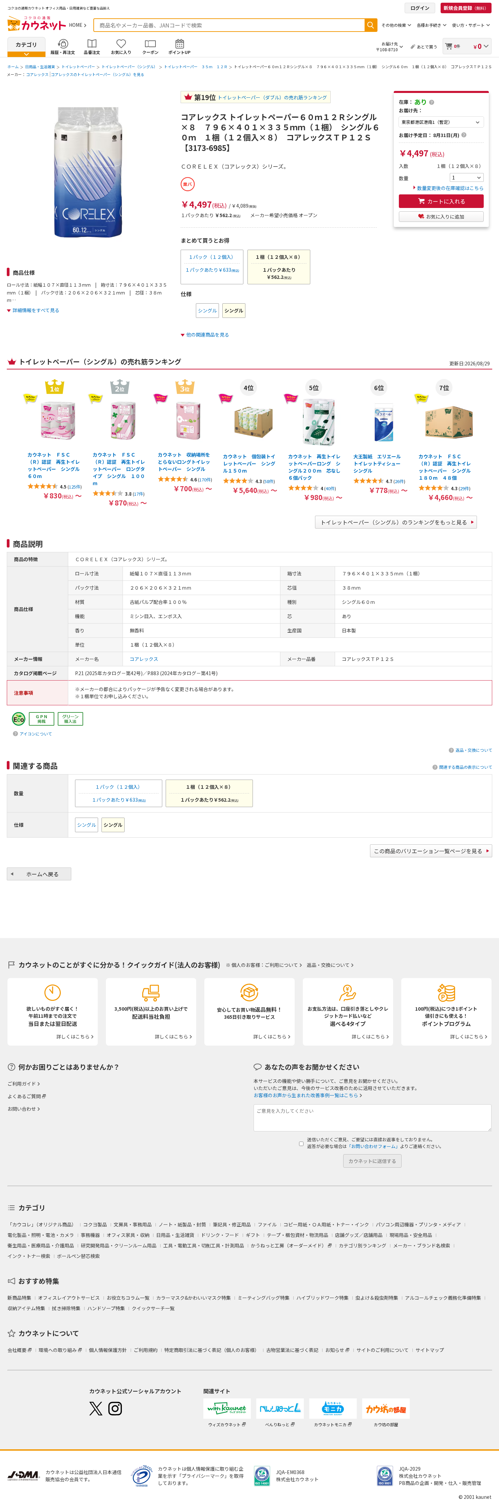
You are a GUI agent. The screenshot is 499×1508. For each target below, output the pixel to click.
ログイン (419, 7)
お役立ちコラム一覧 (128, 1297)
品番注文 (92, 52)
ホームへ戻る (42, 874)
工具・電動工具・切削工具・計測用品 (203, 1245)
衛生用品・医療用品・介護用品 (40, 1245)
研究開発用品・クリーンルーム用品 (118, 1245)
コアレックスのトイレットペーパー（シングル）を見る (97, 74)
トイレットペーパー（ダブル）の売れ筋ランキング (272, 97)
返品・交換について (474, 750)
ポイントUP (179, 52)
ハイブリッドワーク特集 (322, 1297)
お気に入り (121, 52)
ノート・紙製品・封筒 (182, 1224)
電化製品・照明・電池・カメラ (40, 1235)
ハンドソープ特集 (106, 1308)
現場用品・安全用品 (410, 1235)
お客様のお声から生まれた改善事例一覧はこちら (306, 1095)
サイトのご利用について (382, 1350)
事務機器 (90, 1235)
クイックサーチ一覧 (153, 1308)
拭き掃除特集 (66, 1308)
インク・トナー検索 (28, 1256)
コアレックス (37, 74)
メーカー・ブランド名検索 (421, 1245)
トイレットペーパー (78, 66)
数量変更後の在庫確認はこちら (450, 188)
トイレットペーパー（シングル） (129, 66)
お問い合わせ (21, 1108)
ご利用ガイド (21, 1083)
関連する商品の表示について (465, 767)
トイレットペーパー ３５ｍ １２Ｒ (195, 66)
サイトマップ (429, 1350)
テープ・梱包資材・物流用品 (297, 1235)
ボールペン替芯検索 (78, 1256)
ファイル (267, 1224)
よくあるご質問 (24, 1096)
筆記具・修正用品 (232, 1224)
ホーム (13, 66)
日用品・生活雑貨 (40, 66)
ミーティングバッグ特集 (264, 1297)
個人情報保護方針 (108, 1350)
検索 (371, 25)
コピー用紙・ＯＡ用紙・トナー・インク (326, 1224)
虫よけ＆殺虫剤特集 (376, 1297)
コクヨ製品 (95, 1224)
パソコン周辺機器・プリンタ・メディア (418, 1224)
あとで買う (427, 47)
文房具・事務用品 (133, 1224)
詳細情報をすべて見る (36, 310)
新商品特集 (19, 1297)
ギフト (253, 1235)
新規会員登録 (466, 7)
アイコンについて (36, 734)
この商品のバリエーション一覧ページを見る (428, 851)
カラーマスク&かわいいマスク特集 (193, 1297)
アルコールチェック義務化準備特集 (443, 1297)
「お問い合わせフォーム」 (373, 1146)
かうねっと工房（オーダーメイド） (289, 1245)
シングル (207, 310)
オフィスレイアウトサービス (69, 1297)
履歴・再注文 (63, 52)
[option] (207, 310)
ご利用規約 (146, 1350)
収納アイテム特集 (26, 1308)
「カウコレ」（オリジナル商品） (41, 1224)
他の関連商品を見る (207, 334)
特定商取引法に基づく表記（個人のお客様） (211, 1350)
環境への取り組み (58, 1350)
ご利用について (281, 964)
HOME (75, 24)
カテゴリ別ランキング (362, 1245)
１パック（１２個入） (212, 256)
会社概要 (16, 1350)
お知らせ (334, 1350)
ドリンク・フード (220, 1235)
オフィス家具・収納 (128, 1235)
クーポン (150, 52)
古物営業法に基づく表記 (292, 1350)
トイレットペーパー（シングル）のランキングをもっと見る (393, 522)
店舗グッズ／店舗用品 (359, 1235)
